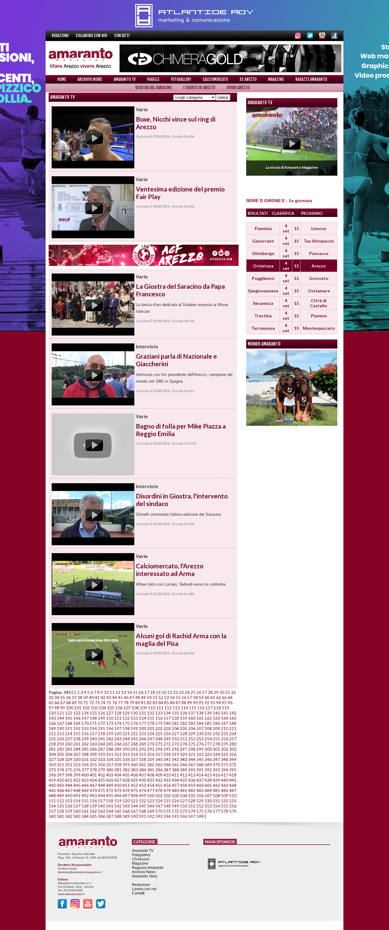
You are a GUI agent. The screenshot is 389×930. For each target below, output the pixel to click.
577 (216, 811)
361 (142, 764)
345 (200, 759)
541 (109, 805)
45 (120, 697)
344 (191, 759)
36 (68, 697)
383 (134, 769)
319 (175, 754)
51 (155, 697)
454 (150, 785)
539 (93, 805)
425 (101, 780)
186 (216, 723)
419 (52, 780)
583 (77, 816)
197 (118, 728)
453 (142, 785)
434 (175, 780)
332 (93, 759)
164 (224, 718)
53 (166, 697)
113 (176, 707)
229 (191, 733)
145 (68, 718)
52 (160, 697)
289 (118, 749)
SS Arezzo (247, 79)
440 (224, 780)
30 (221, 692)
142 (232, 712)
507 (208, 795)
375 (68, 769)
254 (208, 738)
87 (178, 702)
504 (183, 795)
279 (224, 743)
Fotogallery (181, 79)
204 (175, 728)
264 (101, 743)
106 (118, 707)
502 (167, 795)
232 (216, 733)
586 (101, 816)
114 (184, 707)
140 (216, 712)
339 (150, 759)
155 (150, 718)
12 (117, 692)
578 (224, 811)
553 (208, 805)
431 (150, 780)
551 (191, 805)
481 (183, 790)
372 (232, 764)
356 (101, 764)
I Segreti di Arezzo (199, 87)
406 (134, 774)
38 (79, 697)
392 (208, 769)
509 (224, 795)
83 (155, 702)
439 (216, 780)
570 (159, 811)
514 (77, 800)
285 (85, 749)
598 (200, 816)
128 (118, 712)
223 (142, 733)
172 (101, 723)
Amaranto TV (125, 79)
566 (126, 811)
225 (159, 733)
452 (134, 785)
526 (175, 800)
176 (134, 723)
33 (51, 697)
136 (183, 712)
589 (126, 816)
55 (178, 697)
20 (164, 692)
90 (195, 702)
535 (60, 805)
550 (183, 805)
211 (232, 728)
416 (216, 774)
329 (68, 759)
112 (168, 707)
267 (126, 743)
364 (167, 764)
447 (93, 785)
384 (142, 769)
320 (183, 754)
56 (183, 697)
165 (232, 718)
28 (210, 692)
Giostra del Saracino (153, 87)
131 (142, 712)
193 (85, 728)
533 (232, 800)
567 (134, 811)
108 (135, 707)
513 (68, 800)
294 (159, 749)
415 (208, 774)
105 (110, 707)
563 (101, 811)
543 (126, 805)
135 (175, 712)
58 (195, 697)
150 (109, 718)
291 (134, 749)
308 (85, 754)
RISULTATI (258, 213)
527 (183, 800)
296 (175, 749)
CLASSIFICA (283, 213)
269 (142, 743)
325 (224, 754)
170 (85, 723)
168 (68, 723)
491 (77, 795)
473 (118, 790)
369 (208, 764)
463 (224, 785)
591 (142, 816)
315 (142, 754)
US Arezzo (140, 859)
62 (218, 697)
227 (175, 733)
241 (101, 738)
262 (85, 743)
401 (93, 774)
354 (85, 764)
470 (93, 790)
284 (77, 749)
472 (109, 790)
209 (216, 728)
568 (142, 811)
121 (60, 712)
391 (200, 769)
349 (232, 759)
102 (86, 707)
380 (109, 769)
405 (126, 774)
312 (118, 754)
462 (216, 785)
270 (150, 743)
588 (118, 816)
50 (149, 697)
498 (134, 795)
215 (77, 733)
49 (143, 697)
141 (224, 712)
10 (106, 692)
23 (181, 692)
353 (77, 764)
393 (216, 769)
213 (60, 733)
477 (150, 790)
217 (93, 733)
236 (60, 738)
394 (224, 769)
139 (208, 712)
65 (51, 702)
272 (167, 743)
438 (208, 780)
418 (232, 774)
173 (109, 723)
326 (232, 754)
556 (232, 805)
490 (68, 795)
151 (118, 718)
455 (159, 785)
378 (93, 769)
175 (126, 723)
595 (175, 816)
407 (142, 774)
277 (208, 743)
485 (216, 790)
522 (142, 800)
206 (191, 728)
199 (134, 728)
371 (224, 764)
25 (193, 692)
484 (208, 790)
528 (191, 800)
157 (167, 718)
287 (101, 749)
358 (118, 764)
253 (200, 738)
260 (68, 743)
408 (150, 774)
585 (93, 816)
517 (101, 800)
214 (68, 733)
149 (101, 718)
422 (77, 780)
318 (167, 754)
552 (200, 805)
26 (198, 692)
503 (175, 795)
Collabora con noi (92, 35)
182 (183, 723)
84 (160, 702)
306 (68, 754)
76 (114, 702)
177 (142, 723)
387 (167, 769)
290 (126, 749)
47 (131, 697)
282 (60, 749)
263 (93, 743)
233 (224, 733)
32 (233, 692)
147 (85, 718)
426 (109, 780)
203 (167, 728)
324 (216, 754)
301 (216, 749)
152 (126, 718)
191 (68, 728)
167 (60, 723)
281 (52, 749)
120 (52, 712)
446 (85, 785)
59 (201, 697)
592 (150, 816)
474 (126, 790)
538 (85, 805)
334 (109, 759)
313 (126, 754)
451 (126, 785)
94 (218, 702)
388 (175, 769)
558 (60, 811)
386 (159, 769)
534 (52, 805)
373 (52, 769)
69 (74, 702)
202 (159, 728)
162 (208, 718)
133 (159, 712)
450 (118, 785)
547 (159, 805)
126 (101, 712)
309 (93, 754)
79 (131, 702)
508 (216, 795)
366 (183, 764)
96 (230, 702)
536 (68, 805)
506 (200, 795)
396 (52, 774)
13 (123, 692)
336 (126, 759)
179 (159, 723)
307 (77, 754)
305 (60, 754)
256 (224, 738)
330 (77, 759)
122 (68, 712)
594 (167, 816)
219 (109, 733)
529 (200, 800)
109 (143, 707)
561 (85, 811)
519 (118, 800)
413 (191, 774)
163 (216, 718)
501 (159, 795)
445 (77, 785)
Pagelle (153, 79)
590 (134, 816)
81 (143, 702)
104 (102, 707)
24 (187, 692)
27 (204, 692)
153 (134, 718)
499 (142, 795)
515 (85, 800)
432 (159, 780)
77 (120, 702)
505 (191, 795)
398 (68, 774)
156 (159, 718)
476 (142, 790)
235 (52, 738)
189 (52, 728)
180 (167, 723)
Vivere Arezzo (238, 87)
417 (224, 774)
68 (68, 702)
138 (200, 712)
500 (150, 795)
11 (112, 692)
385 (150, 769)
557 (52, 811)
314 (134, 754)
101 (77, 707)
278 (216, 743)
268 (134, 743)
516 (93, 800)
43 (108, 697)
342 (175, 759)
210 (224, 728)
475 (134, 790)
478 (159, 790)
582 (68, 816)
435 (183, 780)
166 (52, 723)
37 (74, 697)
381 (118, 769)
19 (158, 692)
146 (77, 718)
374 (60, 769)
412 (183, 774)
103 (94, 707)
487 (232, 790)
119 (225, 707)
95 (224, 702)
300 (208, 749)
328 (60, 759)
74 (103, 702)
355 (93, 764)
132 (150, 712)
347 (216, 759)
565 (118, 811)
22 (175, 692)
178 (150, 723)
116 (201, 707)
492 (85, 795)
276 (200, 743)
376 (77, 769)
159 (183, 718)
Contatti (122, 35)
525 (167, 800)
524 (159, 800)
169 (77, 723)
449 (109, 785)
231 (208, 733)
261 (77, 743)
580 (52, 816)
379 (101, 769)
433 (167, 780)
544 (134, 805)
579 (232, 811)
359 (126, 764)
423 (85, 780)
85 (166, 702)
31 (227, 692)
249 (167, 738)
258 (52, 743)
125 (93, 712)
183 (191, 723)
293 (150, 749)
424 (93, 780)
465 (52, 790)
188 (232, 723)
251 (183, 738)
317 (159, 754)
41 (97, 697)
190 (60, 728)
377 (85, 769)
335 (118, 759)
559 (68, 811)
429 (134, 780)
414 (200, 774)
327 (52, 759)
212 (52, 733)
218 (101, 733)
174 (118, 723)
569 (150, 811)
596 (183, 816)
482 (191, 790)
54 (172, 697)
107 (127, 707)
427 (118, 780)
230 (200, 733)
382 (126, 769)
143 (52, 718)
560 (77, 811)
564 (109, 811)
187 (224, 723)
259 (60, 743)
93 (212, 702)
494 (101, 795)
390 (191, 769)
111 (160, 707)
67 (62, 702)
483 (200, 790)
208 (208, 728)
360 (134, 764)
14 (129, 692)
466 (60, 790)
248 (159, 738)
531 (216, 800)
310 (101, 754)
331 (85, 759)
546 (150, 805)
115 (192, 707)
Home (61, 79)
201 (150, 728)
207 (200, 728)
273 (175, 743)
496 (118, 795)
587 (109, 816)
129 (126, 712)
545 (142, 805)
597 (191, 816)
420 (60, 780)
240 (93, 738)
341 (167, 759)
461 (208, 785)
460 (200, 785)
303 (232, 749)
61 (212, 697)
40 (91, 697)
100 (69, 707)
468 (77, 790)
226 (167, 733)
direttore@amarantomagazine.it (80, 872)
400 (85, 774)
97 (51, 707)
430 (142, 780)
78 (126, 702)
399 (77, 774)
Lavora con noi (144, 889)
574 (191, 811)
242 (109, 738)
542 (118, 805)
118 (217, 707)
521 (134, 800)
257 (232, 738)
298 (191, 749)
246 (142, 738)
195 (101, 728)
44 (114, 697)
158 (175, 718)
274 (183, 743)
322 (200, 754)
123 (77, 712)
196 (109, 728)
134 (167, 712)
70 (79, 702)
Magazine (276, 79)
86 (172, 702)
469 (85, 790)
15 (135, 692)
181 (175, 723)
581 (60, 816)
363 (159, 764)
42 (103, 697)
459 (191, 785)
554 (216, 805)
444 (68, 785)
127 (109, 712)
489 (60, 795)
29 (216, 692)
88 (183, 702)
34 (56, 697)
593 (159, 816)
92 (207, 702)
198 (126, 728)
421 (68, 780)
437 (200, 780)
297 (183, 749)
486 (224, 790)
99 (62, 707)
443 (60, 785)
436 (191, 780)
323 (208, 754)
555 (224, 805)
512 (60, 800)
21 (169, 692)
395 (232, 769)
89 (189, 702)
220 (118, 733)
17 (146, 692)
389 (183, 769)
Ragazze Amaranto (311, 79)
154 (142, 718)
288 (109, 749)
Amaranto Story (144, 876)
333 (101, 759)
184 (200, 723)
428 (126, 780)
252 (191, 738)
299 (200, 749)
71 (85, 702)
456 (167, 785)
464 (232, 785)
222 (134, 733)
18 (152, 692)
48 (137, 697)
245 (134, 738)
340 (159, 759)
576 (208, 811)
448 (101, 785)
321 (191, 754)
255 (216, 738)
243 (118, 738)
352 (68, 764)
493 (93, 795)
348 (224, 759)
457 (175, 785)
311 (109, 754)
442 (52, 785)
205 (183, 728)
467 (68, 790)
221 (126, 733)
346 (208, 759)
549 (175, 805)
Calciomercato (215, 79)
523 (150, 800)
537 (77, 805)
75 (108, 702)
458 (183, 785)
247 (150, 738)
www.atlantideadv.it (71, 894)
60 (207, 697)
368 (200, 764)
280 (232, 743)
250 (175, 738)
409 (159, 774)
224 (150, 733)
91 (201, 702)
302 (224, 749)
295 (167, 749)
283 (68, 749)
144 (60, 718)
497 (126, 795)
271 (159, 743)
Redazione (61, 35)
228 (183, 733)
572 (175, 811)
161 (200, 718)
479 (167, 790)
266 (118, 743)
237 (68, 738)
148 (93, 718)
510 (232, 795)
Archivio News (89, 79)
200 (142, 728)
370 (216, 764)
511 (52, 800)
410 (167, 774)
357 (109, 764)
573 (183, 811)
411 (175, 774)
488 (52, 795)
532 (224, 800)
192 (77, 728)
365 (175, 764)
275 (191, 743)
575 (200, 811)
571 (167, 811)
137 (191, 712)
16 (141, 692)
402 (101, 774)
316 (150, 754)
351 (60, 764)
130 (134, 712)
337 (134, 759)
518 (109, 800)
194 (93, 728)
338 (142, 759)
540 (101, 805)
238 (77, 738)
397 (60, 774)
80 (137, 702)
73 (97, 702)
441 (232, 780)
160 (191, 718)
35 (62, 697)
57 (189, 697)
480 (175, 790)
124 (85, 712)
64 (230, 697)
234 (232, 733)
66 (56, 702)
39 (85, 697)
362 (150, 764)
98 (56, 707)
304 (52, 754)
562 (93, 811)
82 (149, 702)
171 (93, 723)
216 (85, 733)
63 (224, 697)
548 (167, 805)
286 (93, 749)
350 (52, 764)
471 (101, 790)
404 (118, 774)
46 (126, 697)
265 (109, 743)
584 (85, 816)
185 (208, 723)
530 (208, 800)
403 (109, 774)
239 (85, 738)
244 (126, 738)
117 (209, 707)
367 (191, 764)
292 (142, 749)
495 (109, 795)
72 (91, 702)
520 (126, 800)
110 (151, 707)
